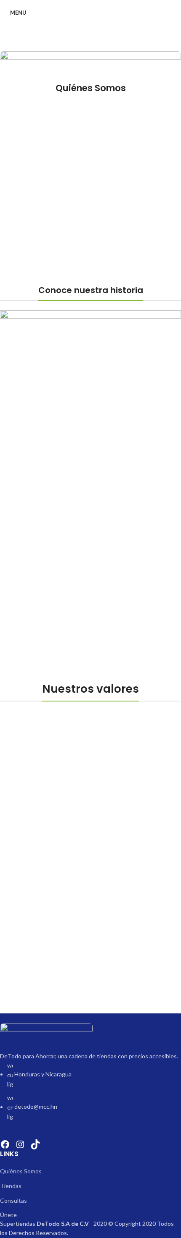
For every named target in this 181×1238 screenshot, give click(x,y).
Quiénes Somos (21, 1171)
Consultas (13, 1200)
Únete (8, 1214)
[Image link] (46, 1036)
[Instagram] (20, 1144)
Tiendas (10, 1185)
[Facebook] (5, 1144)
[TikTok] (35, 1144)
